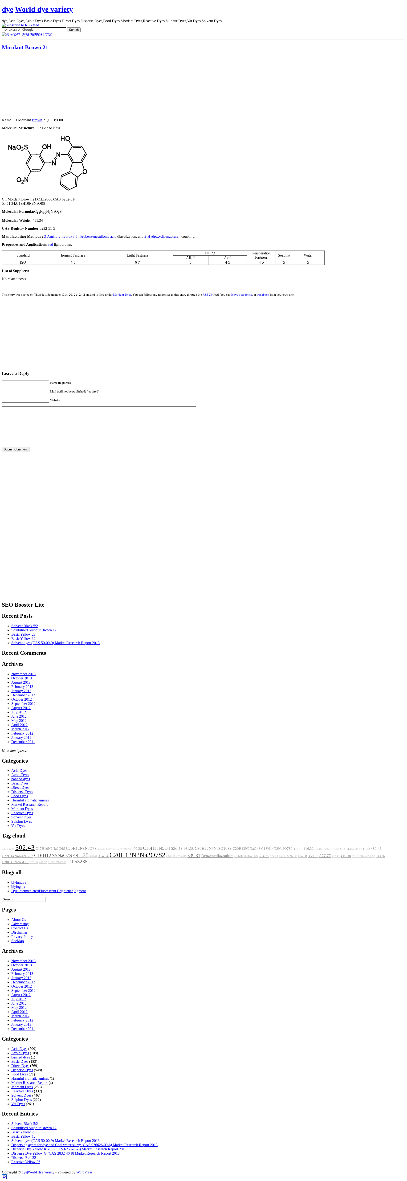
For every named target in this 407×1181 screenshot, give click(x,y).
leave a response (241, 294)
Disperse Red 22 (23, 1158)
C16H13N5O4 (156, 848)
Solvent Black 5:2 (24, 626)
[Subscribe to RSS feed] (20, 25)
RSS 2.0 (208, 294)
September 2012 (23, 704)
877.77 (325, 856)
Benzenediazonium (217, 856)
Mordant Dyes (122, 294)
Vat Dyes (18, 826)
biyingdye (18, 882)
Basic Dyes (19, 783)
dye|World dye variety (37, 9)
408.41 (93, 856)
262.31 (34, 862)
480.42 (376, 848)
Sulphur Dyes (21, 821)
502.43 (25, 847)
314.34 (103, 856)
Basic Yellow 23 (23, 634)
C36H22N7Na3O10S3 (213, 848)
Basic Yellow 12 (23, 639)
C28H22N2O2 (288, 856)
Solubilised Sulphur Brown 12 (34, 630)
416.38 (346, 856)
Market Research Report (29, 804)
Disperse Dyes (22, 792)
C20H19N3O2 (114, 849)
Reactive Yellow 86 (25, 1162)
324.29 (274, 856)
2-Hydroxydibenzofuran (162, 236)
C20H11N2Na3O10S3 (327, 849)
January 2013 (21, 691)
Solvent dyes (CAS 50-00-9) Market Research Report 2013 (55, 643)
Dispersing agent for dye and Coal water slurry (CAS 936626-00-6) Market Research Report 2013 (84, 1145)
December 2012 (23, 695)
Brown (37, 120)
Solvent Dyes (21, 817)
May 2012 (19, 721)
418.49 (297, 848)
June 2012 (19, 716)
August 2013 (21, 682)
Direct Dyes (20, 787)
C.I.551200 (8, 849)
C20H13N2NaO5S (15, 862)
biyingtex (18, 887)
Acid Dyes (19, 770)
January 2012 (21, 738)
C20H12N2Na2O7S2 (137, 854)
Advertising (20, 924)
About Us (18, 920)
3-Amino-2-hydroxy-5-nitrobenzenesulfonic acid (80, 236)
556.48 (177, 848)
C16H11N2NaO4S (176, 856)
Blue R (302, 856)
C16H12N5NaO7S (53, 855)
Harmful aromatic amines (30, 800)
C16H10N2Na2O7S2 (363, 856)
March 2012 (20, 729)
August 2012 (21, 708)
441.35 (81, 855)
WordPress (84, 1172)
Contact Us (19, 928)
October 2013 (21, 678)
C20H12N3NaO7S (81, 848)
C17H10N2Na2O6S (50, 848)
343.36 (380, 856)
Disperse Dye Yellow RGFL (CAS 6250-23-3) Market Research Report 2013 (68, 1149)
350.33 (313, 856)
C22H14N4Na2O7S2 (17, 856)
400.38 (137, 848)
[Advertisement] (31, 84)
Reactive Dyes (22, 813)
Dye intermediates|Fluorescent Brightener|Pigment (48, 891)
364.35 (264, 856)
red (50, 244)
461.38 (188, 848)
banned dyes (20, 779)
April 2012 (19, 725)
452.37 (43, 862)
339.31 (193, 855)
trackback (263, 294)
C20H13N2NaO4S (246, 848)
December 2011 (23, 742)
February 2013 (22, 687)
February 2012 (22, 733)
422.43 (336, 856)
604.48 (127, 849)
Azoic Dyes (20, 775)
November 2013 (23, 674)
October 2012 (21, 699)
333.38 (101, 849)
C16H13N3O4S (350, 848)
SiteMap (17, 941)
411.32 (365, 848)
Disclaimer (19, 932)
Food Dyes (19, 796)
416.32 (308, 848)
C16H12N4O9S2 (57, 862)
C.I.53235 (77, 861)
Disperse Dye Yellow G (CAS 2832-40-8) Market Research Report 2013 (65, 1153)
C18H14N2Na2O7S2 (277, 848)
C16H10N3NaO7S (246, 856)
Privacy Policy (22, 937)
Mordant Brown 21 (25, 47)
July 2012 (18, 712)
